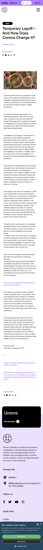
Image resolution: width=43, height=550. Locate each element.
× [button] (40, 524)
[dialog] (21, 536)
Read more (13, 532)
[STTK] (15, 9)
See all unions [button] (9, 421)
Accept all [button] (21, 537)
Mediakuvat (13, 3)
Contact (6, 519)
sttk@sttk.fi (12, 477)
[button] (21, 546)
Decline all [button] (21, 542)
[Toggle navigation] (38, 10)
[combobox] (26, 3)
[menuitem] (39, 3)
